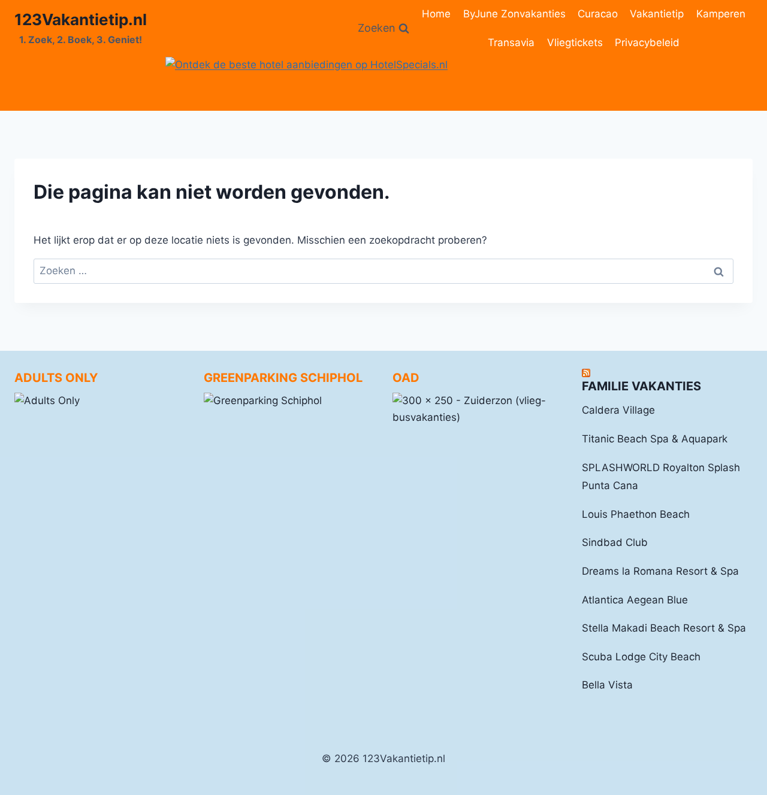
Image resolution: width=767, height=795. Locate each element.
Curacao (598, 14)
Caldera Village (618, 410)
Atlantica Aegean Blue (635, 600)
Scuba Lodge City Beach (641, 657)
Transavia (511, 42)
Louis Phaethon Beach (636, 514)
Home (436, 14)
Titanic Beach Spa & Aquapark (654, 439)
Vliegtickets (575, 42)
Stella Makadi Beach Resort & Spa (664, 628)
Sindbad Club (615, 542)
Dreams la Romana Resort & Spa (660, 571)
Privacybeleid (647, 42)
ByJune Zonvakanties (514, 14)
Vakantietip (657, 14)
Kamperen (720, 14)
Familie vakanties (641, 386)
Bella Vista (607, 685)
